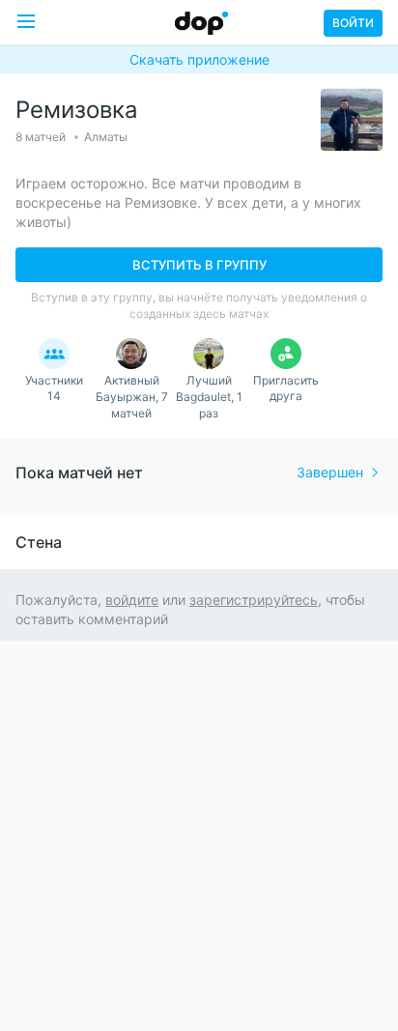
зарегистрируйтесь (253, 599)
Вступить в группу (199, 264)
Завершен (330, 472)
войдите (131, 599)
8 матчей (40, 136)
